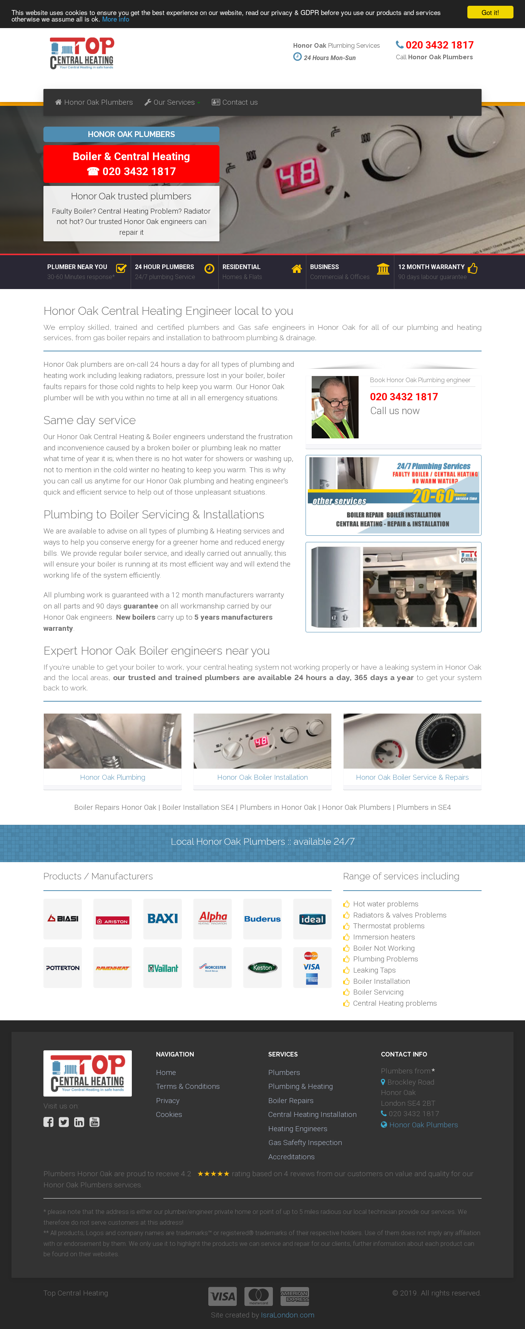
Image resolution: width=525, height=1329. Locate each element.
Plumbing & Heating (300, 1086)
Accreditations (291, 1156)
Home (166, 1072)
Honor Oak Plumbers (98, 102)
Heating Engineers (297, 1128)
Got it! (490, 12)
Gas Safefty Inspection (305, 1142)
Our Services (174, 102)
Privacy (167, 1100)
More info (115, 19)
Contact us (240, 102)
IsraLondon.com (287, 1315)
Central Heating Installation (312, 1114)
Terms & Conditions (188, 1086)
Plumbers (284, 1072)
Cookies (169, 1114)
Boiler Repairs (291, 1100)
